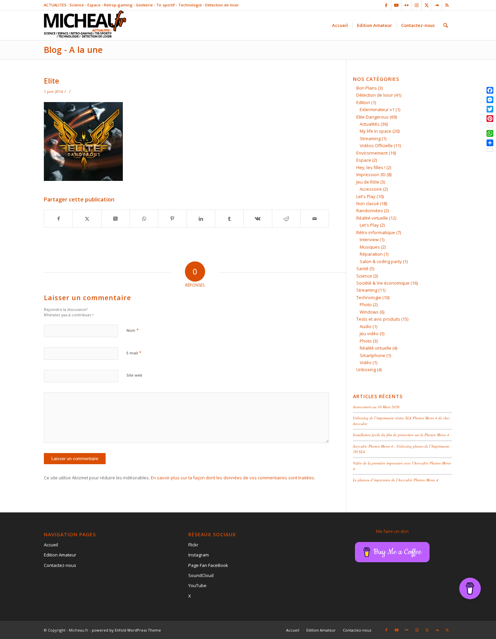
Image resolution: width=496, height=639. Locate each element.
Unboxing (366, 369)
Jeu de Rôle (367, 182)
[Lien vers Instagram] (416, 5)
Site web (134, 375)
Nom (133, 330)
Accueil (51, 545)
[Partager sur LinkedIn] (201, 218)
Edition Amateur (60, 555)
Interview (369, 239)
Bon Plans (366, 88)
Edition (363, 102)
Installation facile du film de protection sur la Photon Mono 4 (401, 434)
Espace (363, 160)
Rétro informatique (375, 232)
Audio (365, 326)
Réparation (371, 254)
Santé (362, 268)
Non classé (367, 203)
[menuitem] (340, 25)
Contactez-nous (60, 565)
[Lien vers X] (427, 5)
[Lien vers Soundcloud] (437, 5)
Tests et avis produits (378, 319)
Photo (366, 304)
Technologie (368, 297)
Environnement (372, 153)
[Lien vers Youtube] (396, 5)
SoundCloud (201, 575)
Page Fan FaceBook (208, 565)
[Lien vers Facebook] (386, 5)
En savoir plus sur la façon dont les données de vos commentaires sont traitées (232, 478)
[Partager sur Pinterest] (172, 218)
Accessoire (371, 189)
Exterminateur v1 (377, 109)
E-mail (134, 353)
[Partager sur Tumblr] (229, 218)
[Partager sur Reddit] (286, 218)
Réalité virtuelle (372, 218)
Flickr (193, 545)
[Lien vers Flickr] (406, 5)
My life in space (375, 131)
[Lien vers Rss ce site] (447, 5)
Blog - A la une (73, 49)
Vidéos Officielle (376, 145)
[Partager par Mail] (315, 218)
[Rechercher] (445, 25)
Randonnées (369, 210)
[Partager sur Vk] (258, 218)
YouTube (197, 585)
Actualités (370, 124)
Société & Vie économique (383, 283)
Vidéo (365, 362)
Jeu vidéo (369, 333)
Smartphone (372, 355)
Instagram (198, 555)
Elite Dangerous (372, 117)
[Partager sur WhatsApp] (144, 218)
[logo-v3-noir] (85, 25)
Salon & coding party (381, 261)
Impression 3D (371, 174)
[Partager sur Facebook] (58, 218)
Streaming (370, 138)
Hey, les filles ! (370, 167)
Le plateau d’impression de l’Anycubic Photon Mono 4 (395, 479)
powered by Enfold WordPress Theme (126, 630)
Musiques (370, 247)
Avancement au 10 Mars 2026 (376, 406)
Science (364, 276)
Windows (369, 312)
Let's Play (366, 196)
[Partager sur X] (87, 218)
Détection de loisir (374, 95)
